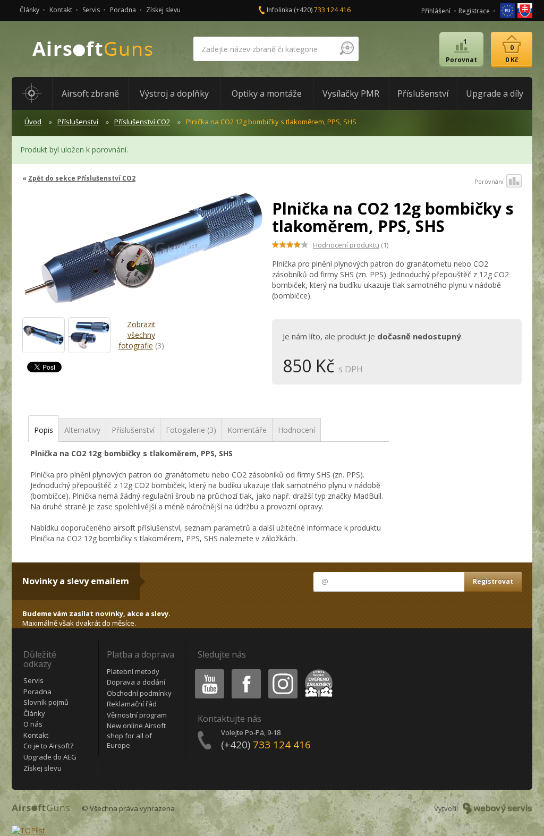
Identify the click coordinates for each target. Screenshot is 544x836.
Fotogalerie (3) (191, 430)
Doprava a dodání (136, 682)
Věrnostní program (137, 715)
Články (29, 9)
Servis (91, 9)
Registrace (474, 10)
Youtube (207, 671)
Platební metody (133, 671)
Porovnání (489, 181)
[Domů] (32, 93)
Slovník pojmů (46, 702)
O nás (32, 724)
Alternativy (82, 430)
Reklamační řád (132, 704)
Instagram (282, 671)
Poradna (123, 9)
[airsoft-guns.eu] (508, 9)
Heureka (317, 671)
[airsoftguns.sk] (524, 9)
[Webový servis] (497, 808)
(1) (350, 245)
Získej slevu (163, 9)
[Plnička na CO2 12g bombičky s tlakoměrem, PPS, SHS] (143, 253)
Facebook (246, 671)
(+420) (322, 9)
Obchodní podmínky (139, 693)
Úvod (32, 121)
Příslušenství (77, 121)
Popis (43, 430)
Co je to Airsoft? (48, 745)
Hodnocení (296, 430)
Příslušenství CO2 (142, 121)
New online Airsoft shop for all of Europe (136, 735)
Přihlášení (435, 10)
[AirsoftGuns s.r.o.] (93, 49)
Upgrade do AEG (49, 757)
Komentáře (247, 430)
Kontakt (60, 9)
